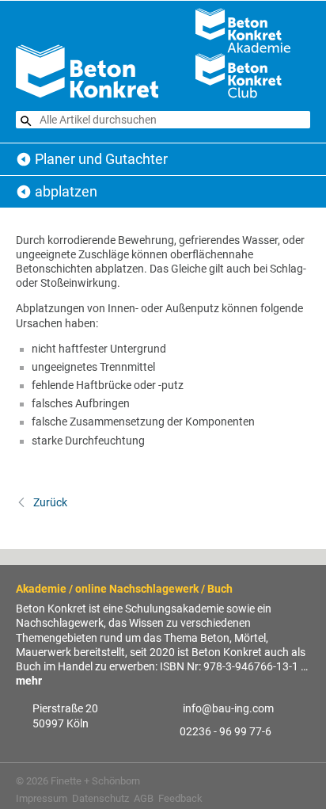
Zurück (49, 502)
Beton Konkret (24, 159)
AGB (144, 798)
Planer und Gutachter (101, 159)
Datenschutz (100, 798)
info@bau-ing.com (228, 708)
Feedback (180, 798)
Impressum (41, 798)
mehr (29, 680)
